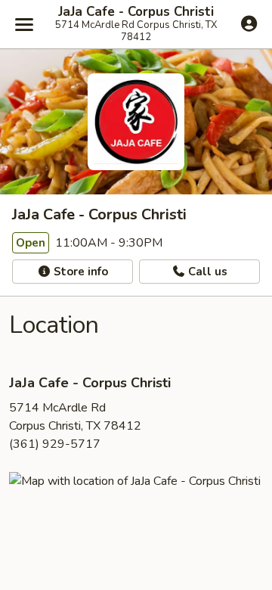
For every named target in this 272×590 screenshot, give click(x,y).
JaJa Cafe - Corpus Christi (136, 12)
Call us (206, 271)
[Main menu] (24, 24)
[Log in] (249, 23)
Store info (79, 271)
